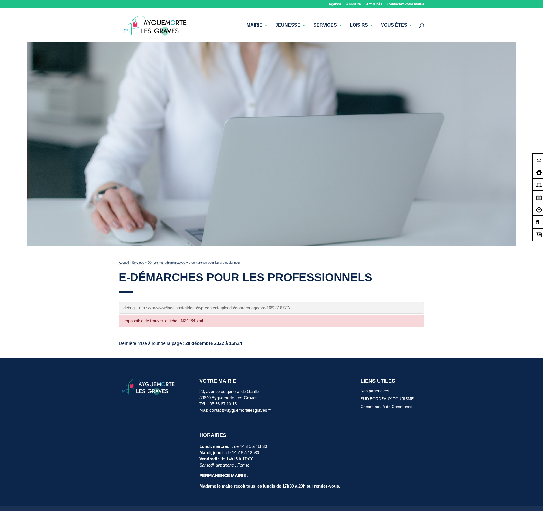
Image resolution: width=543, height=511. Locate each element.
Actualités (374, 4)
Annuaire (353, 4)
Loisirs (359, 25)
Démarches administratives (166, 262)
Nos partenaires (375, 390)
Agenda (335, 4)
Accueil (124, 262)
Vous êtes (394, 25)
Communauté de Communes (386, 406)
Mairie (254, 25)
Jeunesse (287, 25)
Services (325, 25)
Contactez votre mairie (405, 4)
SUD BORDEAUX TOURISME (387, 398)
